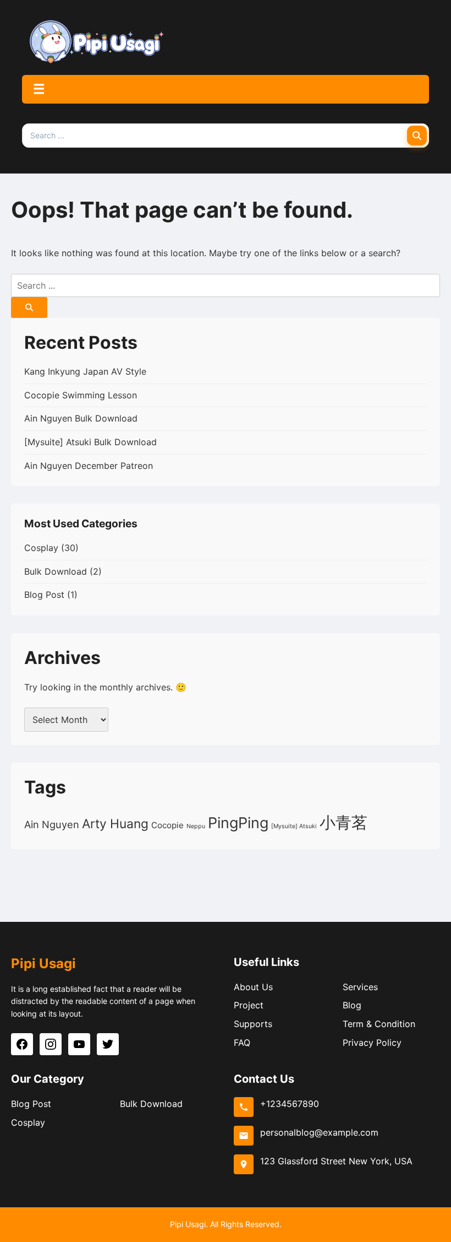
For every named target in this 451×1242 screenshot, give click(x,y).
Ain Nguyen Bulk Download (81, 418)
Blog (352, 1005)
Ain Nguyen (51, 824)
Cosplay (41, 547)
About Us (253, 986)
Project (248, 1005)
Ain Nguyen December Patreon (88, 465)
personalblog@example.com (319, 1132)
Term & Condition (379, 1023)
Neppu (195, 826)
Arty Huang (115, 823)
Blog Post (44, 594)
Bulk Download (55, 571)
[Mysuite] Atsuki (294, 826)
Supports (253, 1023)
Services (360, 986)
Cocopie (167, 825)
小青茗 (343, 822)
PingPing (238, 823)
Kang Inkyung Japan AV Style (85, 371)
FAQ (242, 1042)
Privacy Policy (372, 1042)
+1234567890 (289, 1103)
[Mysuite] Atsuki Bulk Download (90, 441)
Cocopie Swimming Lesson (80, 395)
